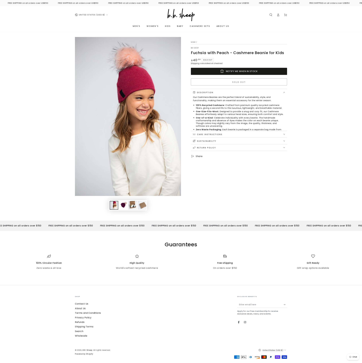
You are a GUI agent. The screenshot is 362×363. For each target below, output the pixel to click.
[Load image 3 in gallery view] (132, 205)
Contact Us (81, 303)
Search (79, 331)
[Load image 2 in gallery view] (123, 205)
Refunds (79, 322)
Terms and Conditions (88, 313)
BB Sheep (195, 48)
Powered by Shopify (84, 354)
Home (193, 42)
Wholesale (81, 335)
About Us (80, 308)
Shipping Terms (84, 326)
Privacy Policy (83, 317)
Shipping (195, 63)
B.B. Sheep (87, 350)
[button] (270, 15)
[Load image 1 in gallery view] (114, 205)
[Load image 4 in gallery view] (142, 205)
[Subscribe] (285, 304)
